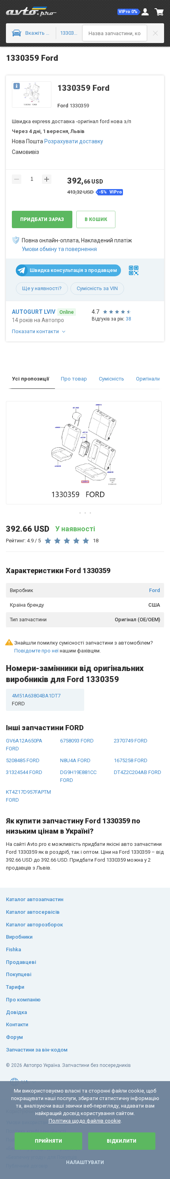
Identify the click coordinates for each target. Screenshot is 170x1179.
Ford (154, 590)
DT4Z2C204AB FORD (137, 772)
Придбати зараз (42, 219)
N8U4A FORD (75, 760)
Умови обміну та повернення (59, 249)
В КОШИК (96, 219)
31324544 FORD (24, 772)
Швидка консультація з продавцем (73, 270)
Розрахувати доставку (73, 141)
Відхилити (121, 1141)
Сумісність (111, 379)
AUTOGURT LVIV (33, 312)
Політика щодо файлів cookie (85, 1121)
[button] (128, 12)
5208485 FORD (23, 760)
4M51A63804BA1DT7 (36, 700)
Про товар (74, 379)
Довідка (16, 1012)
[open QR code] (133, 270)
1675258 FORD (130, 760)
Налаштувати (85, 1162)
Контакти (17, 1024)
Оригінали (148, 379)
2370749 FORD (130, 741)
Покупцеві (18, 974)
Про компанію (23, 1000)
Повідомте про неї (36, 651)
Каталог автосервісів (33, 912)
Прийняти (48, 1141)
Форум (14, 1037)
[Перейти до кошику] (159, 12)
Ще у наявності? (42, 288)
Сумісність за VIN (97, 288)
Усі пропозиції (30, 379)
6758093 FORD (77, 741)
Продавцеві (21, 962)
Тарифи (15, 987)
